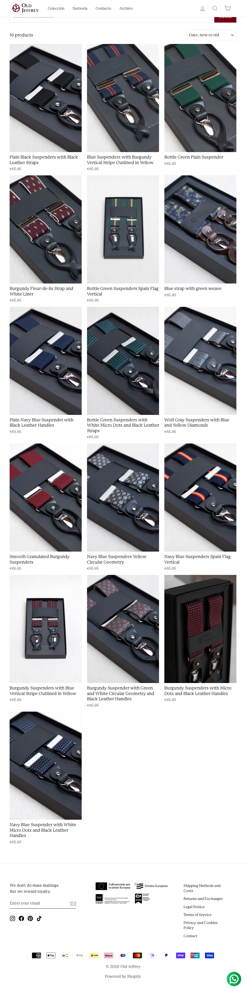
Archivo (126, 8)
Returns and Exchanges (203, 899)
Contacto (103, 8)
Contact (190, 936)
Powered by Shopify (123, 976)
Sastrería (80, 8)
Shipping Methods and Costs (202, 888)
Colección (56, 8)
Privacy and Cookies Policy (201, 925)
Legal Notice (194, 907)
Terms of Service (197, 915)
